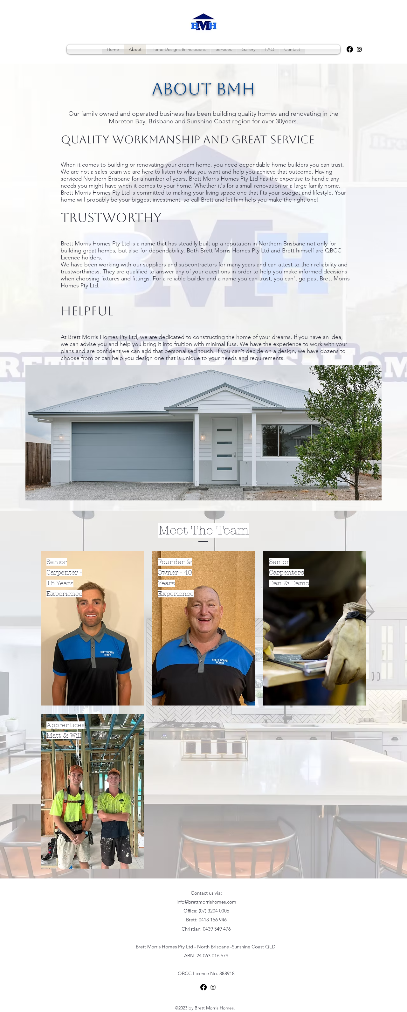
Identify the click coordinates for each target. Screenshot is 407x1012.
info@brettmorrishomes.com (206, 902)
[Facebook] (350, 49)
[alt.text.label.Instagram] (213, 987)
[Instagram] (359, 49)
